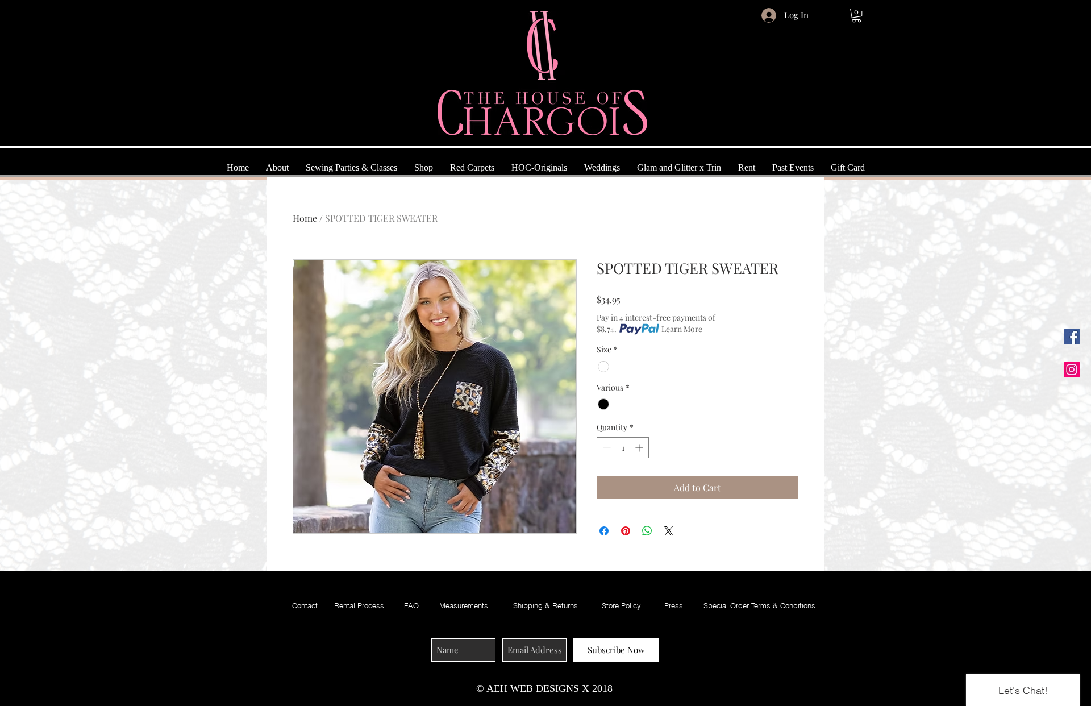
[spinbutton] (623, 448)
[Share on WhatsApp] (647, 531)
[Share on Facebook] (604, 531)
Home (305, 218)
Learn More (681, 328)
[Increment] (640, 448)
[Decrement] (605, 448)
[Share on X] (669, 531)
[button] (856, 15)
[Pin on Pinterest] (625, 531)
